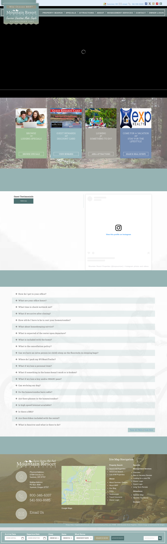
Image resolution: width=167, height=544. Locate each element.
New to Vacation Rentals (142, 475)
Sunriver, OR (112, 4)
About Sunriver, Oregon (118, 482)
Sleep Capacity (52, 535)
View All (23, 201)
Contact (141, 13)
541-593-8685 (138, 4)
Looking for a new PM (141, 478)
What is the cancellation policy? (35, 346)
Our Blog (112, 488)
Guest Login (138, 484)
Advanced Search (117, 538)
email (124, 4)
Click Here (148, 430)
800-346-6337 (40, 495)
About (100, 13)
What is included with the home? (35, 339)
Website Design (142, 525)
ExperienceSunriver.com (82, 525)
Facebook (146, 3)
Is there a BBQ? (25, 411)
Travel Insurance (115, 497)
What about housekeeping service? (36, 326)
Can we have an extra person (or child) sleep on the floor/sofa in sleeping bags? (58, 353)
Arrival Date (10, 534)
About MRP (113, 485)
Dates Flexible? (66, 535)
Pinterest (157, 3)
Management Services (120, 13)
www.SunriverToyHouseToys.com (101, 525)
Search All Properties (117, 469)
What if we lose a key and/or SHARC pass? (40, 379)
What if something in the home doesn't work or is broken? (47, 372)
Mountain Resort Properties (99, 266)
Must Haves (80, 534)
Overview (136, 472)
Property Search (53, 13)
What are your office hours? (32, 300)
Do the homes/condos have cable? (35, 392)
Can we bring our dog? (29, 385)
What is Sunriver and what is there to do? (39, 424)
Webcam (161, 3)
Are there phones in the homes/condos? (38, 398)
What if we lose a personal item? (35, 366)
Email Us (37, 512)
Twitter (150, 3)
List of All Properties (117, 475)
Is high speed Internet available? (35, 405)
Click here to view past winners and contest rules (83, 186)
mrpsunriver (118, 266)
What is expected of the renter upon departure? (42, 333)
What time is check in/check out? (35, 307)
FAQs (111, 491)
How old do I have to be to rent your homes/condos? (44, 320)
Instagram (153, 3)
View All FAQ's (136, 430)
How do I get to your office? (32, 294)
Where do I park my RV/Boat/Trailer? (37, 359)
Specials (71, 13)
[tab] (83, 294)
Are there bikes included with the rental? (39, 418)
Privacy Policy (70, 525)
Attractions (86, 13)
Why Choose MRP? (21, 7)
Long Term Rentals (140, 487)
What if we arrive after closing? (34, 313)
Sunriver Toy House (140, 498)
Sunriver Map (138, 495)
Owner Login (156, 13)
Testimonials (114, 494)
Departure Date (33, 534)
